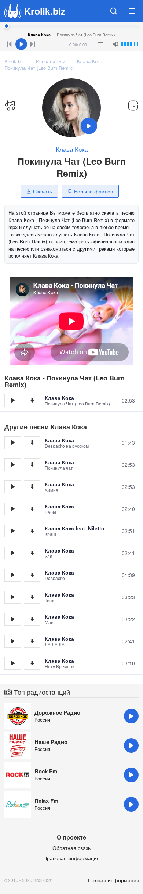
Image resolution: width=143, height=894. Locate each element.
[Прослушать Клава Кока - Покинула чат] (12, 464)
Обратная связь (71, 847)
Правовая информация (71, 858)
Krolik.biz (45, 11)
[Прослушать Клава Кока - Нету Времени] (12, 663)
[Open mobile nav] (132, 11)
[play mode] (100, 44)
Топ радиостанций (42, 692)
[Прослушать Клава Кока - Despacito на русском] (12, 442)
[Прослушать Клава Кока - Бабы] (12, 509)
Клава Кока (72, 149)
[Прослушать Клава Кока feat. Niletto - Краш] (12, 531)
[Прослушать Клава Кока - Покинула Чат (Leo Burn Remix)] (12, 400)
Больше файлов (93, 191)
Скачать (42, 191)
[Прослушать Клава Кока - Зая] (12, 553)
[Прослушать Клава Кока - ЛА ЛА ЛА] (12, 641)
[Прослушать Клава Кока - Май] (12, 619)
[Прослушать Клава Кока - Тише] (12, 597)
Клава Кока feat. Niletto (74, 528)
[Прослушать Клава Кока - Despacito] (12, 575)
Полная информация (113, 880)
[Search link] (113, 11)
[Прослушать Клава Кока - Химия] (12, 486)
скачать (32, 400)
